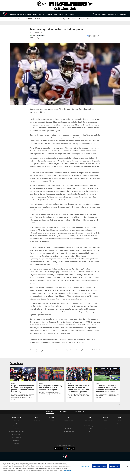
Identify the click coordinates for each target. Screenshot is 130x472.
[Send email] (94, 37)
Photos (51, 417)
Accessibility (16, 440)
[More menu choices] (76, 14)
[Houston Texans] (65, 457)
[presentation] (119, 404)
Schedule (105, 423)
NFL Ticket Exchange (89, 426)
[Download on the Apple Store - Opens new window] (58, 448)
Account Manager (89, 420)
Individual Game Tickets (88, 423)
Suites (88, 431)
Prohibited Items (69, 428)
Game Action (51, 426)
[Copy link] (97, 36)
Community (51, 420)
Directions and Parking (68, 426)
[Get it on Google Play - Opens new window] (70, 449)
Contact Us (16, 420)
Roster (105, 420)
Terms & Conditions (16, 437)
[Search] (93, 14)
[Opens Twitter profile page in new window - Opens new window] (38, 38)
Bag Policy (68, 423)
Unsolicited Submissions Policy (16, 431)
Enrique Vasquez (41, 35)
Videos (119, 417)
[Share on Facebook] (87, 37)
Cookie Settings (85, 466)
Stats (105, 428)
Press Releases (36, 420)
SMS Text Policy (16, 434)
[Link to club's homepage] (5, 14)
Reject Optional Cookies (99, 466)
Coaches (105, 426)
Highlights (118, 423)
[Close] (127, 466)
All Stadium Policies (69, 431)
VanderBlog (36, 423)
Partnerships (16, 428)
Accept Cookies (114, 466)
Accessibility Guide (68, 420)
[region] (65, 466)
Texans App (16, 443)
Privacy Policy (16, 426)
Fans (51, 423)
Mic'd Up (119, 420)
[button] (62, 404)
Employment (16, 423)
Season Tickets (88, 428)
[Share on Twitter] (90, 37)
